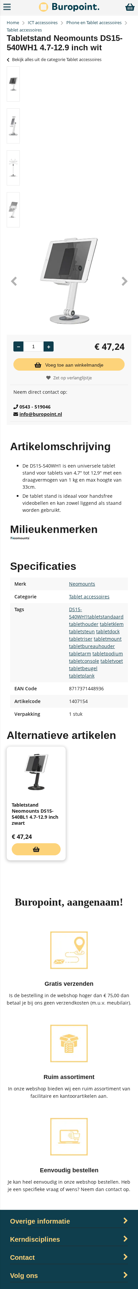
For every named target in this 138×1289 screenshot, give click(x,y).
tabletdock (108, 631)
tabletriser (80, 639)
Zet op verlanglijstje (72, 378)
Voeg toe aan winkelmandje (74, 365)
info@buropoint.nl (40, 414)
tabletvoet (111, 661)
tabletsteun (82, 631)
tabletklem (112, 624)
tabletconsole (84, 661)
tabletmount (108, 639)
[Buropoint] (69, 10)
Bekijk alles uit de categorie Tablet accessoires (56, 59)
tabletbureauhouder (92, 646)
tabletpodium (107, 653)
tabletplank (81, 676)
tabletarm (80, 653)
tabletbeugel (83, 668)
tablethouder (83, 624)
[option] (13, 84)
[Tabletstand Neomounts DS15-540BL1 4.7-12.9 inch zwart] (36, 772)
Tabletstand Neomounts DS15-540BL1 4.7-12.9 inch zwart (35, 814)
